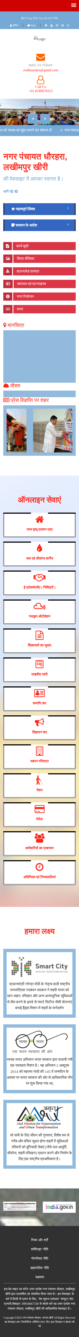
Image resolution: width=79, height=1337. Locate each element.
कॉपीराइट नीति (39, 1249)
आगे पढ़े (8, 191)
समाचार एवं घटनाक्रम (31, 284)
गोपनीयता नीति (39, 1258)
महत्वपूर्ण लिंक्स (25, 209)
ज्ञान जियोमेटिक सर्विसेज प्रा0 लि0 (33, 1321)
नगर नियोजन (25, 296)
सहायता (39, 1277)
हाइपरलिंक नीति (40, 1268)
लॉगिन (15, 25)
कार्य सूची (22, 246)
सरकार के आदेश (26, 225)
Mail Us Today (41, 65)
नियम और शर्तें (39, 1240)
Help (33, 25)
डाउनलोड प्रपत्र (27, 271)
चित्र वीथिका (25, 259)
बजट (19, 309)
